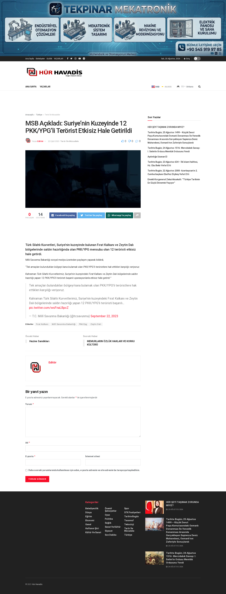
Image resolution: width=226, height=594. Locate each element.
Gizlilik (49, 59)
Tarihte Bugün (131, 516)
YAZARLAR (58, 59)
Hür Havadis (37, 584)
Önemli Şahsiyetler (111, 509)
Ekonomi (89, 520)
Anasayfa (29, 115)
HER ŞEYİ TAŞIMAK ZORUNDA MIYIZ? (166, 127)
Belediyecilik (91, 508)
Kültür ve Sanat (93, 532)
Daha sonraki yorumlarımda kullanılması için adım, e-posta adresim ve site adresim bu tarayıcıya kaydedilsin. (84, 470)
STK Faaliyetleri (132, 512)
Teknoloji (129, 524)
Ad (27, 442)
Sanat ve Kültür (113, 527)
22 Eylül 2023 (53, 141)
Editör (40, 141)
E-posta (30, 456)
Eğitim (88, 516)
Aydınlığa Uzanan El (157, 156)
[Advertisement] (113, 102)
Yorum (29, 404)
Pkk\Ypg (83, 324)
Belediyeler (40, 59)
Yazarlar (45, 86)
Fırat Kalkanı (42, 324)
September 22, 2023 (104, 316)
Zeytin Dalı (96, 324)
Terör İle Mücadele (52, 115)
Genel (88, 524)
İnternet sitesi (92, 456)
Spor (126, 508)
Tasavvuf (129, 520)
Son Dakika (110, 535)
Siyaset (109, 531)
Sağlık (108, 523)
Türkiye (39, 115)
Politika (109, 519)
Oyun (107, 515)
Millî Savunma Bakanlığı (64, 324)
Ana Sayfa (29, 59)
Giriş (188, 59)
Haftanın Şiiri (92, 528)
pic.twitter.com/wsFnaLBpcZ (49, 308)
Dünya (88, 512)
